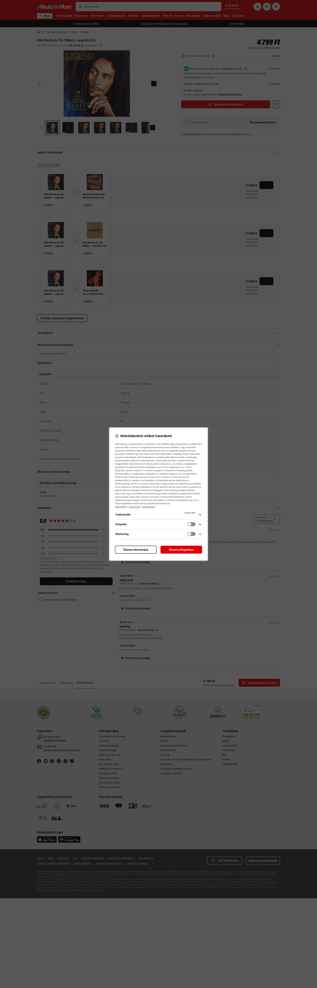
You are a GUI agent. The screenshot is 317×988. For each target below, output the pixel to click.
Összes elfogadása (181, 549)
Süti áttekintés (148, 506)
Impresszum (134, 506)
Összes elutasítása (135, 549)
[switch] (191, 524)
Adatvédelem (121, 506)
